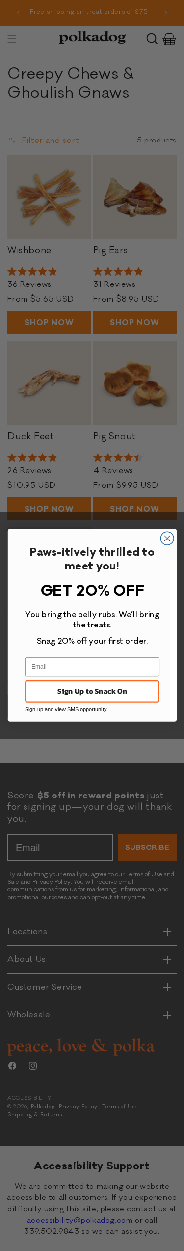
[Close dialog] (167, 538)
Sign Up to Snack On (92, 691)
